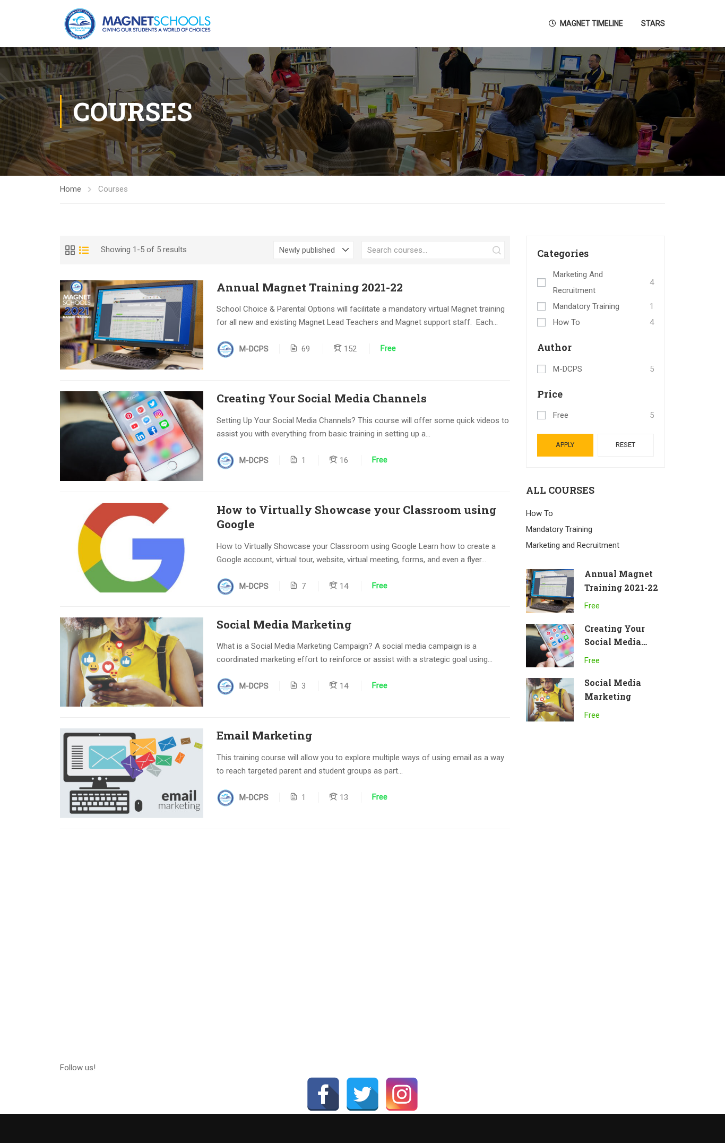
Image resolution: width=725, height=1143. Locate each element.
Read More (132, 325)
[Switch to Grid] (70, 250)
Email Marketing (264, 735)
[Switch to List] (84, 250)
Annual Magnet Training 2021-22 (310, 287)
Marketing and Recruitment (578, 282)
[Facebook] (323, 1094)
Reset (625, 445)
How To (566, 322)
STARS (653, 23)
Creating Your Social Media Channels (322, 398)
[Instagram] (402, 1094)
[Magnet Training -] (139, 23)
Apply (565, 445)
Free (560, 415)
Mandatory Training (586, 306)
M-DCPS (567, 369)
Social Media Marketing (284, 624)
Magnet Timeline (591, 23)
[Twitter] (362, 1094)
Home (70, 189)
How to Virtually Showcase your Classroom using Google (356, 517)
